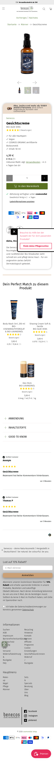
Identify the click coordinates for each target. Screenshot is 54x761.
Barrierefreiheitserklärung (15, 639)
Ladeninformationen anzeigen (22, 201)
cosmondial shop (30, 731)
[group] (27, 472)
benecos (10, 118)
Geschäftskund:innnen (34, 654)
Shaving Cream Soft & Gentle (40, 325)
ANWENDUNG (16, 418)
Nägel (5, 683)
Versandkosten (33, 162)
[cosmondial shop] (27, 9)
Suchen (6, 629)
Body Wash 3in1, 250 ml (14, 323)
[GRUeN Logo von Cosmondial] (11, 716)
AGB (4, 632)
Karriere (28, 639)
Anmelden (28, 575)
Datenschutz (28, 609)
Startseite (12, 24)
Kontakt (27, 636)
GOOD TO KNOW (17, 436)
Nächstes (33, 17)
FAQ (4, 663)
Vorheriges (21, 17)
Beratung (28, 686)
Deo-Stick (27, 383)
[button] (27, 130)
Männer (24, 24)
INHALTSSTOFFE (17, 427)
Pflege (5, 686)
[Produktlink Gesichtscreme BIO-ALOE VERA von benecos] (19, 82)
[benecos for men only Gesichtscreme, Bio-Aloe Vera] (27, 54)
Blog (26, 695)
